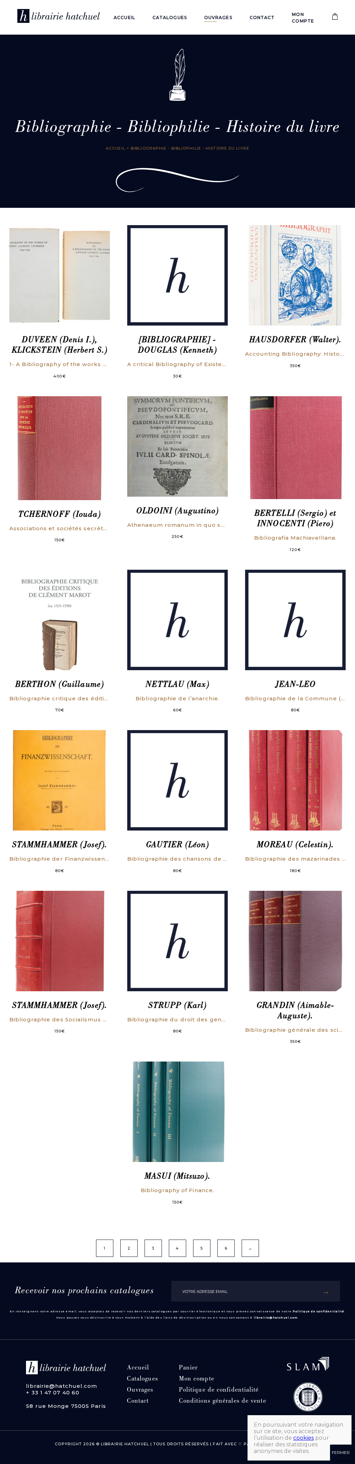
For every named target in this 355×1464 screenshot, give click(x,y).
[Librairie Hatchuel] (58, 17)
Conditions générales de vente (222, 1401)
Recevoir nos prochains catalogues (84, 1291)
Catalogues (170, 17)
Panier (188, 1368)
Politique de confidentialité (318, 1311)
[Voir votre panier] (335, 18)
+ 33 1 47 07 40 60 (52, 1392)
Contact (262, 17)
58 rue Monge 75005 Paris (66, 1406)
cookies (303, 1438)
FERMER (341, 1452)
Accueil (124, 17)
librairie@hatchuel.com (276, 1317)
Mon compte (196, 1379)
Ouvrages (218, 17)
